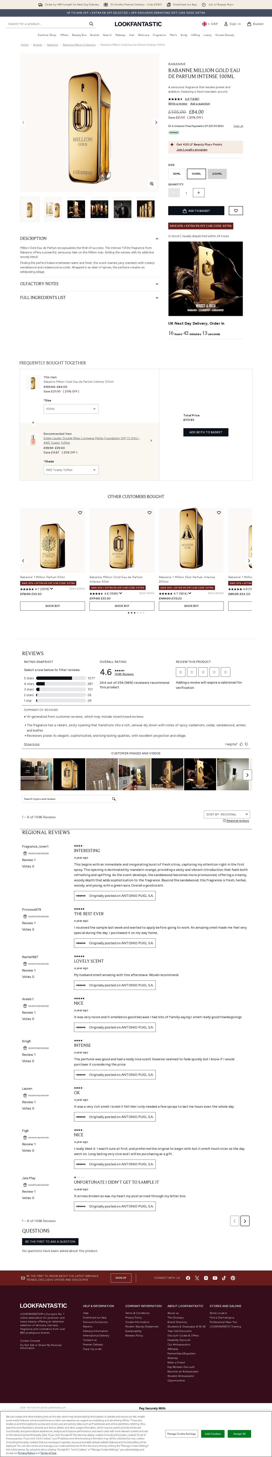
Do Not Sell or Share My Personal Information (41, 1347)
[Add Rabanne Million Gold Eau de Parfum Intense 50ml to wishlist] (149, 512)
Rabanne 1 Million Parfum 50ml (42, 577)
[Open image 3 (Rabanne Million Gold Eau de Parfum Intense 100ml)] (76, 209)
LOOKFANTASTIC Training (225, 1326)
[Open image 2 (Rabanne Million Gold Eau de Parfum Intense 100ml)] (53, 209)
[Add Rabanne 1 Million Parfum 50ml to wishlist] (80, 512)
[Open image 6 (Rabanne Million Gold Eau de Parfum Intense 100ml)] (145, 209)
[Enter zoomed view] (151, 183)
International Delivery (96, 1335)
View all (238, 126)
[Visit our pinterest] (232, 1278)
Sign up (121, 1278)
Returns (87, 1326)
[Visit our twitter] (197, 1278)
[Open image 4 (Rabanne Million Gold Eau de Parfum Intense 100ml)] (99, 209)
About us (173, 1313)
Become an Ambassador (183, 1371)
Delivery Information (95, 1331)
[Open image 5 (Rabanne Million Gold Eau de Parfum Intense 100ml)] (122, 209)
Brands (37, 44)
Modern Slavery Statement (142, 1326)
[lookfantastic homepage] (138, 24)
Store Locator (218, 1313)
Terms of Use (48, 1453)
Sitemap (172, 1358)
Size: (172, 165)
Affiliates (172, 1349)
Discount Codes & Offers (183, 1335)
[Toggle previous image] (23, 122)
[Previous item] (23, 561)
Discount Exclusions (95, 1322)
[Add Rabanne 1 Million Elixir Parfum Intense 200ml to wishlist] (218, 512)
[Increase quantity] (199, 192)
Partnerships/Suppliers (181, 1353)
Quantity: (176, 184)
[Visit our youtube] (214, 1278)
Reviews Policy (134, 1335)
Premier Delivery (93, 1344)
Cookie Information (137, 1322)
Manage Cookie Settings (181, 1433)
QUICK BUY (52, 606)
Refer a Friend (176, 1362)
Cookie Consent (30, 1340)
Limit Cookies (213, 1433)
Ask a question (200, 103)
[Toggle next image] (156, 122)
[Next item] (249, 561)
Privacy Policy (133, 1317)
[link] (232, 24)
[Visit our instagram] (206, 1278)
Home (25, 44)
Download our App (95, 1317)
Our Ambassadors (178, 1344)
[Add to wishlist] (236, 210)
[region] (136, 1434)
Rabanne (52, 44)
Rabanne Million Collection (79, 44)
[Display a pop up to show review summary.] (51, 588)
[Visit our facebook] (188, 1278)
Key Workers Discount (181, 1367)
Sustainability (133, 1331)
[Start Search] (91, 24)
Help (86, 1313)
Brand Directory (177, 1322)
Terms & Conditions (137, 1313)
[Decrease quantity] (174, 192)
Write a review (177, 103)
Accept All (239, 1433)
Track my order (92, 1349)
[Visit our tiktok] (223, 1278)
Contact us (90, 1340)
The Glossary (175, 1317)
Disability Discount (179, 1340)
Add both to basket (205, 432)
